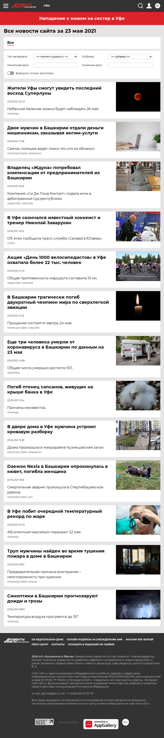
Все (10, 43)
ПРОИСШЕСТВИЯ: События (23, 328)
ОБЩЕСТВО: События (20, 204)
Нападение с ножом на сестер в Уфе (82, 18)
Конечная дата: (92, 65)
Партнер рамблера (68, 722)
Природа (13, 114)
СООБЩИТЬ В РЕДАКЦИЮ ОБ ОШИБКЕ (91, 644)
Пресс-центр (40, 644)
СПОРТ (11, 243)
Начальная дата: (18, 65)
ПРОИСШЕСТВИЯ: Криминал (24, 154)
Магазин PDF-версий (139, 639)
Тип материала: (17, 56)
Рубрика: (88, 56)
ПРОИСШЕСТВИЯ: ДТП (20, 497)
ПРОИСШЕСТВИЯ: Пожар (22, 582)
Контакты (57, 644)
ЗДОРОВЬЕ (13, 373)
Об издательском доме (47, 639)
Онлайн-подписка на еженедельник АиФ (94, 639)
